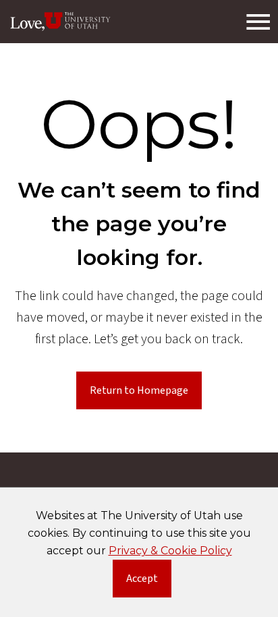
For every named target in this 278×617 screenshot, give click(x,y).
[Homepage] (60, 21)
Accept (148, 581)
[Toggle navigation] (258, 21)
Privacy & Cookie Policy (170, 550)
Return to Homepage (139, 390)
